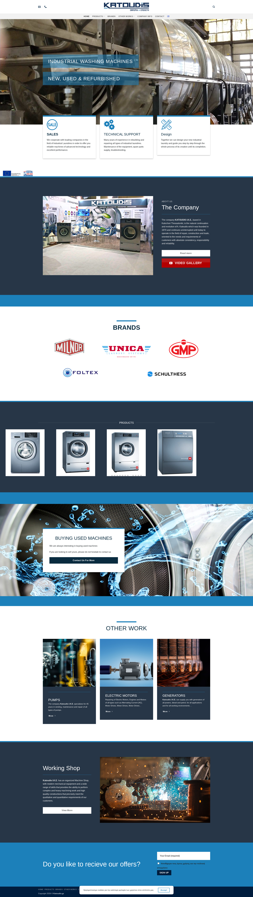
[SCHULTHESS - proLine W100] (25, 448)
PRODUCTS (97, 16)
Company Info (144, 16)
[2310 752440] (45, 7)
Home (86, 16)
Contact (159, 16)
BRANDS (112, 16)
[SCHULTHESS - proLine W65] (126, 448)
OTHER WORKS (125, 16)
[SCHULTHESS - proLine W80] (75, 448)
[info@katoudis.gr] (39, 7)
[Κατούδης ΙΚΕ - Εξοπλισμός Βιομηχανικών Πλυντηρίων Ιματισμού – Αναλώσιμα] (126, 6)
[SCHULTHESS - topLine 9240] (177, 448)
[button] (214, 6)
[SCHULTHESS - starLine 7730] (227, 448)
